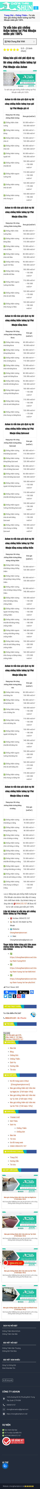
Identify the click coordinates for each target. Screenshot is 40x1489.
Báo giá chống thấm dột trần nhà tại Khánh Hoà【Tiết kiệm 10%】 (20, 1308)
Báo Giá (13, 1048)
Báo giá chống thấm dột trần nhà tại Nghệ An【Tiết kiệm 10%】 (20, 1198)
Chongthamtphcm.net (18, 933)
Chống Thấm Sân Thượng (11, 1348)
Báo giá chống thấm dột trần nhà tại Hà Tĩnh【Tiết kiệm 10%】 (20, 1272)
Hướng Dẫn (14, 1066)
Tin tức (13, 1070)
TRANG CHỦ (15, 1117)
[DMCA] (13, 1441)
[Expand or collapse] (34, 41)
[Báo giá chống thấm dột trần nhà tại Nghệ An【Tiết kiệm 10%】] (20, 1185)
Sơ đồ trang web (16, 1142)
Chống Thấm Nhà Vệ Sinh (11, 1331)
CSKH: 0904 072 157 (18, 1146)
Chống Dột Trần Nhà (9, 1351)
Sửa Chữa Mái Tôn (8, 1368)
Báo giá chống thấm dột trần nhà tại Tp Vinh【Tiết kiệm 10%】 (20, 1235)
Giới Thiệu (14, 1121)
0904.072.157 (21, 904)
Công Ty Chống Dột (9, 1365)
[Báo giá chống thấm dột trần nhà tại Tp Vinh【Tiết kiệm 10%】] (20, 1222)
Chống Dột (14, 1055)
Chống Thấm (21, 15)
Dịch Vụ (13, 1062)
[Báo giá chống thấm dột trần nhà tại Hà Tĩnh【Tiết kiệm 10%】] (20, 1258)
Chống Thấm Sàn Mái (9, 1334)
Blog (12, 1052)
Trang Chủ (8, 15)
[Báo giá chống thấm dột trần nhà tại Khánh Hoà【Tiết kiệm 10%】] (20, 1295)
